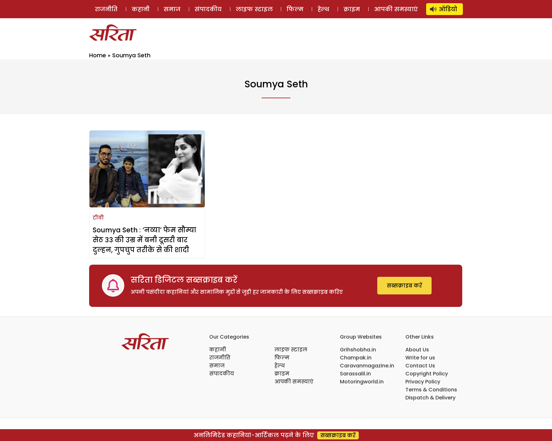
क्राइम (351, 9)
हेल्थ (323, 9)
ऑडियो (448, 9)
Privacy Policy (422, 381)
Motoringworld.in (362, 381)
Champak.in (356, 357)
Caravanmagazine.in (367, 365)
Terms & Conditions (431, 389)
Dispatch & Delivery (430, 397)
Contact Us (420, 365)
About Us (417, 349)
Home (97, 55)
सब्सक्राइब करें (404, 285)
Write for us (420, 357)
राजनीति (106, 9)
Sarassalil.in (355, 373)
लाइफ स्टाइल (254, 9)
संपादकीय (208, 9)
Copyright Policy (426, 373)
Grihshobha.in (358, 349)
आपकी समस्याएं (396, 9)
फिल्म (295, 9)
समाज (172, 9)
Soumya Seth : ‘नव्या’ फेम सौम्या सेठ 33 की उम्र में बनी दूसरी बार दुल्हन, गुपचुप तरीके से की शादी (144, 239)
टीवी (98, 217)
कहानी (141, 9)
